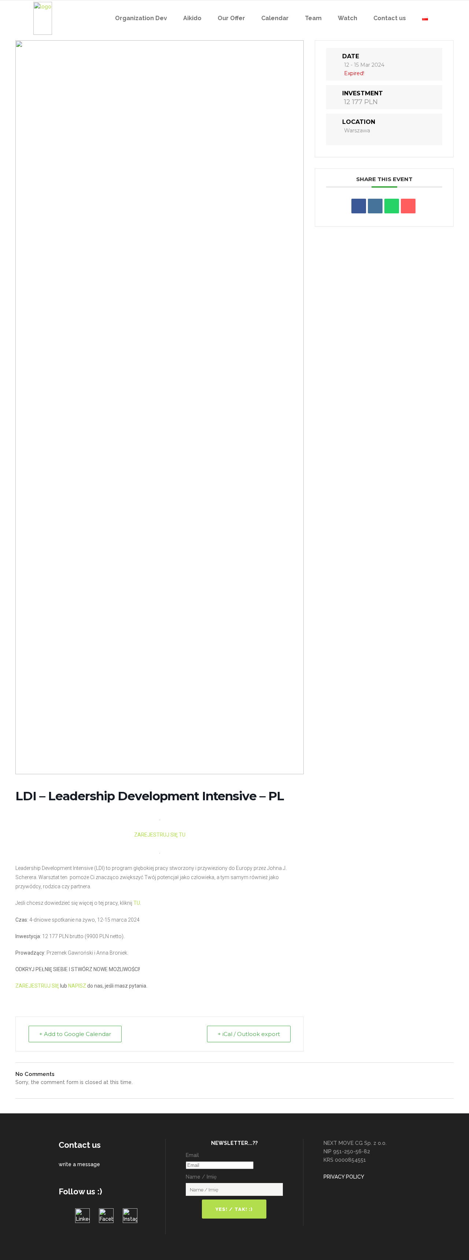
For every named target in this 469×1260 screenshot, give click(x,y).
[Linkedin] (375, 206)
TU (136, 903)
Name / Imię (201, 1177)
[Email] (408, 206)
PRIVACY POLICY (344, 1177)
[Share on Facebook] (358, 206)
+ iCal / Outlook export (249, 1034)
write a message (79, 1164)
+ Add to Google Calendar (75, 1034)
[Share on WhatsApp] (391, 206)
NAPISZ (77, 986)
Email (192, 1155)
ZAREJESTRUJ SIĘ (37, 986)
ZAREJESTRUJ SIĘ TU (159, 835)
